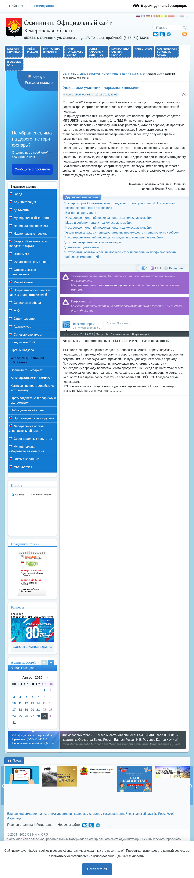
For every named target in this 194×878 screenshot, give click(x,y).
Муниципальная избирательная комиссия (26, 449)
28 (38, 716)
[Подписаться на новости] (184, 35)
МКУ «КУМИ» (22, 467)
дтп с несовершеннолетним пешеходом (93, 242)
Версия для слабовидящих (164, 6)
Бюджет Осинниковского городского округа (28, 244)
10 (14, 703)
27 (32, 716)
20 (32, 709)
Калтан (161, 739)
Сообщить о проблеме (32, 169)
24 (14, 716)
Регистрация (44, 6)
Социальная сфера (27, 302)
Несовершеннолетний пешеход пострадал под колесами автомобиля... (115, 237)
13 (32, 703)
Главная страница (20, 824)
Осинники (69, 73)
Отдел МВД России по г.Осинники (124, 73)
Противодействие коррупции (33, 418)
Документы (21, 210)
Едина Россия (103, 739)
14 (38, 703)
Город (17, 194)
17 (14, 709)
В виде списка (44, 662)
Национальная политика (30, 225)
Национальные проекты (30, 233)
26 (26, 716)
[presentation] (2, 785)
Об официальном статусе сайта (32, 735)
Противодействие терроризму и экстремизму (33, 400)
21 (38, 709)
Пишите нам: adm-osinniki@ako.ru (33, 743)
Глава (159, 735)
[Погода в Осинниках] (31, 492)
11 (20, 703)
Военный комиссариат (26, 370)
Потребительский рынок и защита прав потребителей (29, 292)
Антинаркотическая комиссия (31, 378)
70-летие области (105, 735)
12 (26, 703)
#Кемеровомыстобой (77, 735)
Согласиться (97, 869)
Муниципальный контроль (31, 217)
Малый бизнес (23, 282)
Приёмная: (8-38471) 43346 (29, 739)
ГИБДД (149, 735)
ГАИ (140, 735)
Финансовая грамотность (31, 261)
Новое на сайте (69, 824)
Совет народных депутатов (32, 438)
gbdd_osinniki (83, 94)
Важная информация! (80, 212)
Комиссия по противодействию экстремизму (33, 388)
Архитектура (22, 326)
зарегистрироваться (118, 285)
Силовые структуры (89, 73)
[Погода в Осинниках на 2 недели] (41, 494)
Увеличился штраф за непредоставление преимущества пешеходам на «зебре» (122, 232)
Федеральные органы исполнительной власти (26, 428)
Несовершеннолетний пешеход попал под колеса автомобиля (109, 217)
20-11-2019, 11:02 (106, 94)
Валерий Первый (84, 323)
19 (26, 709)
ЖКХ (16, 310)
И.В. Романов (145, 739)
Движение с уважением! (82, 247)
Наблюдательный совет (27, 410)
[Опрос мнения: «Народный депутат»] (97, 779)
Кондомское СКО (23, 342)
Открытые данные (26, 459)
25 (20, 716)
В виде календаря (51, 662)
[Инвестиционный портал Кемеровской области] (59, 770)
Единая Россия (124, 739)
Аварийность (127, 735)
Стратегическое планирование (22, 272)
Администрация (24, 202)
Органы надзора (22, 350)
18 (20, 709)
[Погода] (18, 494)
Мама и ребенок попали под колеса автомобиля (99, 222)
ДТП (167, 735)
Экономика (21, 253)
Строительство (24, 318)
